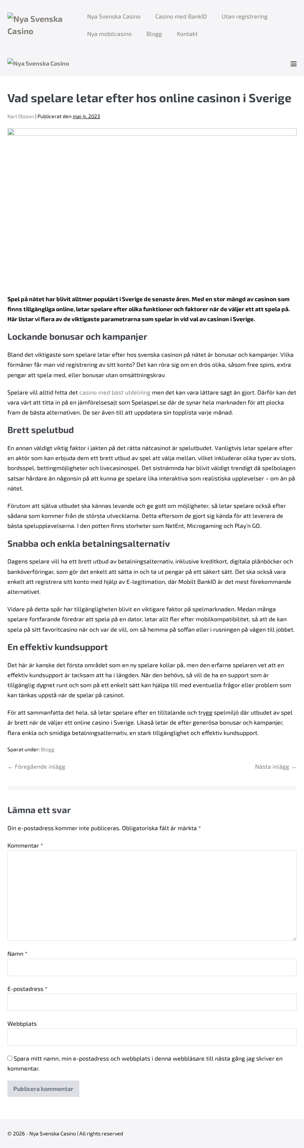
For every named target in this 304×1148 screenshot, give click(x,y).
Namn (17, 953)
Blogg (154, 33)
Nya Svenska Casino (114, 16)
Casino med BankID (181, 16)
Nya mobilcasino (109, 33)
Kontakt (187, 33)
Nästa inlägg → (276, 766)
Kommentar (25, 845)
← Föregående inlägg (36, 766)
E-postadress (27, 988)
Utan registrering (245, 16)
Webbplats (22, 1023)
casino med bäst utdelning (115, 392)
